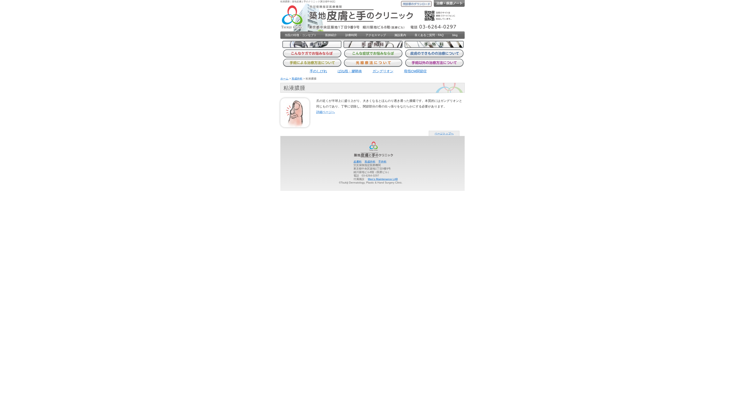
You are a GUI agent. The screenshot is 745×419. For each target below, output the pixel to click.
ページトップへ (444, 133)
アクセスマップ (376, 35)
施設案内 (400, 35)
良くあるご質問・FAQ (429, 35)
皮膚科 (357, 161)
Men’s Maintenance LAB (383, 179)
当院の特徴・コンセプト (301, 35)
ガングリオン (382, 71)
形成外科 (297, 78)
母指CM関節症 (415, 71)
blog (454, 35)
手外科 (382, 161)
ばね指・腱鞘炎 (350, 71)
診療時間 (351, 35)
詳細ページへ (325, 112)
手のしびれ (318, 71)
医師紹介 (331, 35)
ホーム (284, 78)
